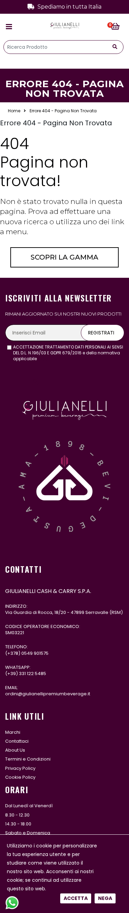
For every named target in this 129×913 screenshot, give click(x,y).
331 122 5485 (32, 673)
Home (14, 111)
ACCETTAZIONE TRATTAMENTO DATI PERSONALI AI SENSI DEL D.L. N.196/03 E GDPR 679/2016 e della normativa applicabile (68, 353)
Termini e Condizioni (28, 759)
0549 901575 (35, 653)
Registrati (101, 332)
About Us (15, 750)
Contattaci (17, 741)
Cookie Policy (20, 777)
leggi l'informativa (57, 359)
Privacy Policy (20, 768)
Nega (105, 898)
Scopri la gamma (64, 257)
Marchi (12, 732)
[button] (117, 27)
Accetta (76, 898)
